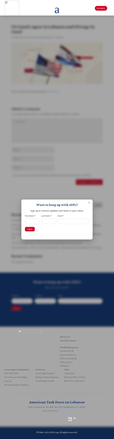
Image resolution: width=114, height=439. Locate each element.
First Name (30, 216)
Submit (29, 229)
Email (61, 216)
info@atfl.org (64, 410)
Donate (101, 8)
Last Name (46, 216)
